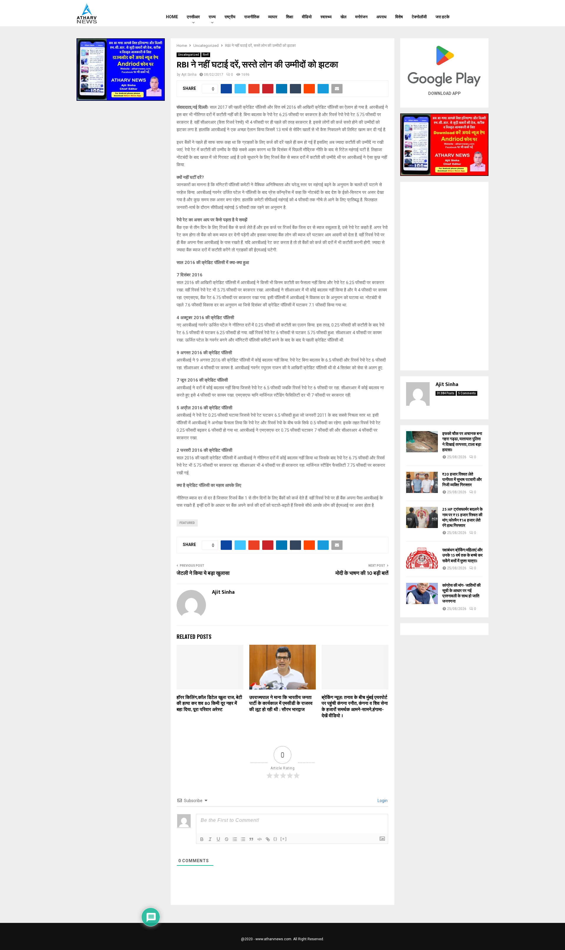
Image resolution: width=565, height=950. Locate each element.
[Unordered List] (243, 839)
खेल (343, 16)
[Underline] (218, 839)
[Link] (268, 839)
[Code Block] (259, 839)
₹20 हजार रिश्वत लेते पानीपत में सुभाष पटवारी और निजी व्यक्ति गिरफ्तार (462, 479)
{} (275, 839)
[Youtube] (482, 13)
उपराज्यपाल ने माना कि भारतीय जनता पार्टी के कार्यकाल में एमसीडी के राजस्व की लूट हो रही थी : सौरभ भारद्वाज (281, 704)
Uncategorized (188, 54)
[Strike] (226, 839)
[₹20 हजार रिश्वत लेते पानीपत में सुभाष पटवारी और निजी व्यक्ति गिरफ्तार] (422, 482)
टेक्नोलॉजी (419, 16)
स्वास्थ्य (326, 16)
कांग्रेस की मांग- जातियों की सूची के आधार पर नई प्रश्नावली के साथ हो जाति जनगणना (461, 593)
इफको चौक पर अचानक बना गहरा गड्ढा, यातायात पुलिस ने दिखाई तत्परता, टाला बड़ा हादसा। (462, 441)
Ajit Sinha (189, 74)
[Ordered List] (235, 839)
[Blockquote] (251, 839)
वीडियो (307, 16)
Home (172, 16)
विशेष (399, 16)
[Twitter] (474, 13)
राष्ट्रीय (230, 16)
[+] (283, 839)
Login (382, 800)
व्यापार (272, 16)
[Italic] (210, 839)
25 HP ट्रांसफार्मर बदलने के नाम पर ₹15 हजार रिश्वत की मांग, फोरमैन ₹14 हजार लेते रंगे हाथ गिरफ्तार (462, 517)
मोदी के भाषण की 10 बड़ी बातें (361, 573)
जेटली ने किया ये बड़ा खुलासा (203, 573)
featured (187, 523)
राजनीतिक (251, 16)
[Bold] (202, 839)
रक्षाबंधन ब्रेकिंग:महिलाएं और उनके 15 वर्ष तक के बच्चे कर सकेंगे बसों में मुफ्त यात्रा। (462, 555)
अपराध (381, 16)
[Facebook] (466, 13)
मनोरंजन (361, 16)
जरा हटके (442, 16)
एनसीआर (193, 16)
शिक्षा (289, 16)
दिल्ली (206, 54)
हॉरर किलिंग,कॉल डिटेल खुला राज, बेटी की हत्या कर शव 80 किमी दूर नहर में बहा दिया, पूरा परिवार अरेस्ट (209, 704)
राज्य (212, 16)
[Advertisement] (444, 276)
